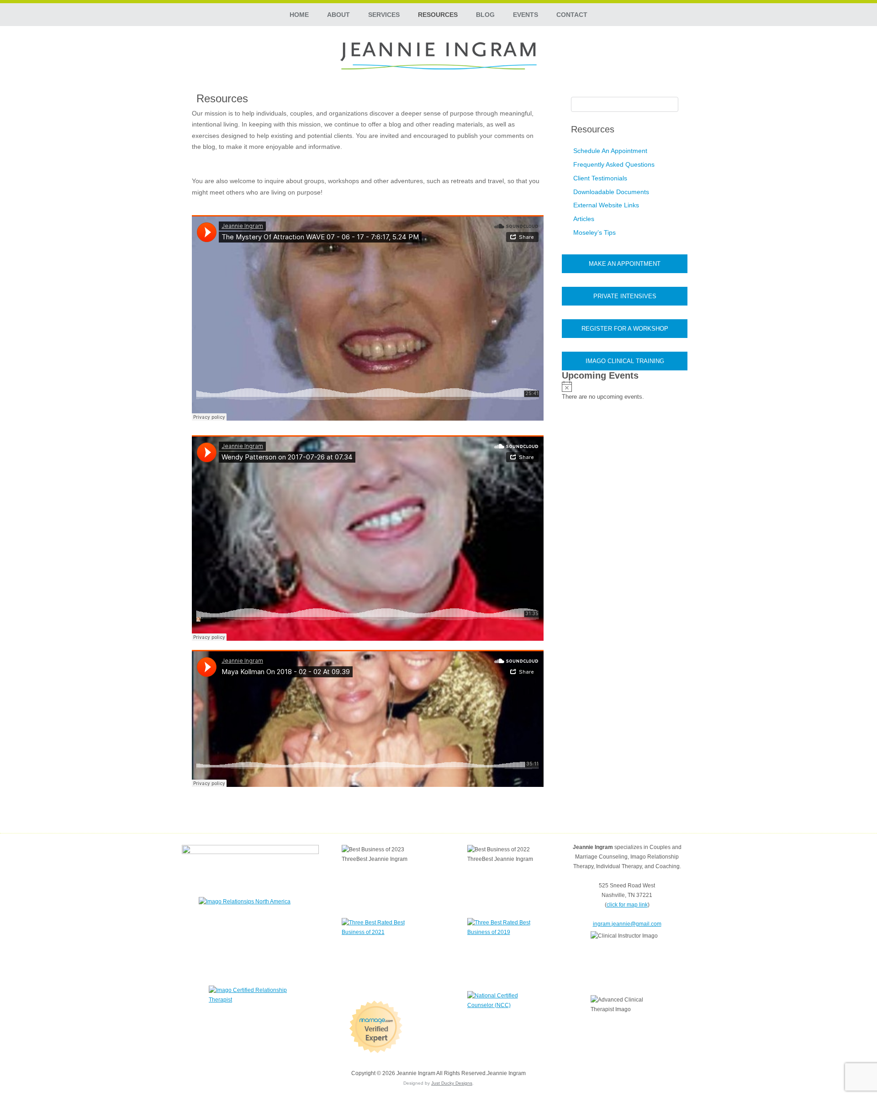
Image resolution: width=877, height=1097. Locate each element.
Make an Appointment (624, 263)
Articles (583, 218)
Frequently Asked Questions (614, 164)
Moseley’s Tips (594, 232)
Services (384, 14)
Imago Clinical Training (625, 361)
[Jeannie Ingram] (438, 55)
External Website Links (606, 205)
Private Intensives (624, 296)
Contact (571, 14)
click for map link (627, 905)
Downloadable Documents (611, 191)
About (338, 14)
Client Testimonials (600, 178)
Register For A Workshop (624, 328)
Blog (485, 14)
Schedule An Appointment (610, 150)
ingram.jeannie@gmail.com (627, 924)
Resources (438, 14)
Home (299, 14)
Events (525, 14)
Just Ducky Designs (451, 1083)
